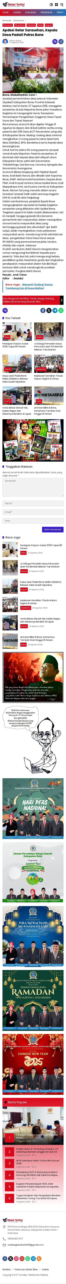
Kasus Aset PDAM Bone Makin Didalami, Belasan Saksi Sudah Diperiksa (15, 378)
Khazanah (7, 25)
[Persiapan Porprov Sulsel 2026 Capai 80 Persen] (17, 331)
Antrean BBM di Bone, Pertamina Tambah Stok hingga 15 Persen (47, 410)
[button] (51, 4)
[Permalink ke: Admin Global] (6, 41)
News (7, 337)
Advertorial (41, 369)
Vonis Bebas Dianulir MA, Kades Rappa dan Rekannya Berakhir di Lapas (16, 410)
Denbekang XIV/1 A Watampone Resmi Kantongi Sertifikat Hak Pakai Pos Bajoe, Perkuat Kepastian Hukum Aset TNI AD (37, 1174)
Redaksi (6, 1269)
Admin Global (15, 41)
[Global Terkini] (13, 4)
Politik (40, 25)
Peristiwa (31, 25)
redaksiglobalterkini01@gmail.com (26, 1244)
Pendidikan (20, 25)
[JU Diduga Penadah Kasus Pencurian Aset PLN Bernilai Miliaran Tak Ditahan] (49, 331)
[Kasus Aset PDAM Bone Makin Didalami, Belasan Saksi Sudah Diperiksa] (17, 364)
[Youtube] (21, 1258)
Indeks (45, 1269)
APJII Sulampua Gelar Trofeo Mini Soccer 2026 (37, 1162)
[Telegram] (55, 310)
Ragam (49, 25)
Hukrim (40, 337)
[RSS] (39, 1258)
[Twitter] (49, 310)
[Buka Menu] (56, 4)
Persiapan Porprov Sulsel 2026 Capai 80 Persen (15, 345)
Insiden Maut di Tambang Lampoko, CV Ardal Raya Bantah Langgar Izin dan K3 (37, 1151)
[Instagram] (16, 1258)
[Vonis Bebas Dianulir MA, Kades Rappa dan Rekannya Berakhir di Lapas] (17, 396)
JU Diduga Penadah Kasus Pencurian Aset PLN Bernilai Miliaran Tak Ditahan (48, 346)
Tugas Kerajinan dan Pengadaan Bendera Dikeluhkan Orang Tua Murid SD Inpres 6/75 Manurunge (38, 1197)
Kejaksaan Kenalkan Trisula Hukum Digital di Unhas (48, 377)
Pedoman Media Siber (26, 1269)
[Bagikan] (61, 41)
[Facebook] (43, 310)
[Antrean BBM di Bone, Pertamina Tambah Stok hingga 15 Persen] (49, 396)
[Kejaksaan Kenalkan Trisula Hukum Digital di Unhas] (49, 364)
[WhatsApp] (61, 310)
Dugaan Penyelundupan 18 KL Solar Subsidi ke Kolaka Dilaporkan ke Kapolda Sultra (37, 1185)
